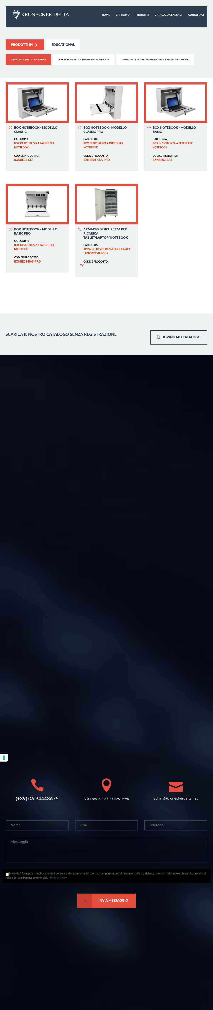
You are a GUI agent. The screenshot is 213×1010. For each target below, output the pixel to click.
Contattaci (196, 15)
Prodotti (142, 15)
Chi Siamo (123, 15)
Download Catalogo (181, 337)
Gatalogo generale (168, 15)
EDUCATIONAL (63, 44)
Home (106, 15)
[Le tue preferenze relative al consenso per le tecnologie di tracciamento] (4, 758)
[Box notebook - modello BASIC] (175, 102)
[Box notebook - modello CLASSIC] (37, 102)
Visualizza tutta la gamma (28, 60)
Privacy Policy (58, 878)
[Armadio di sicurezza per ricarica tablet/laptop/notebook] (106, 204)
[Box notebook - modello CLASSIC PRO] (106, 102)
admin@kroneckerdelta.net (176, 798)
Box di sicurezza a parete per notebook (83, 60)
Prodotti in (22, 44)
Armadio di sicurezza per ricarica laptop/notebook (155, 60)
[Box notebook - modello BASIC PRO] (37, 204)
